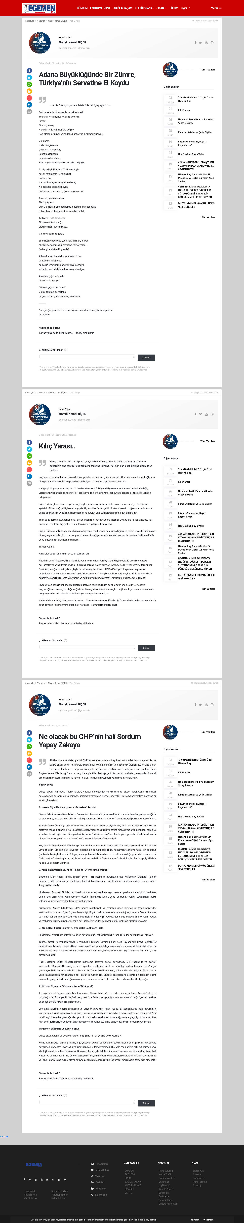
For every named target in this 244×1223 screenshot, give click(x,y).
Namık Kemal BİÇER (57, 21)
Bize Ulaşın (101, 1194)
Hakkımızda (30, 1191)
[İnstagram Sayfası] (37, 1179)
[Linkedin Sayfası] (48, 1179)
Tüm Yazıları (207, 69)
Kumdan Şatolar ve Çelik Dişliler (195, 132)
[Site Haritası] (60, 1179)
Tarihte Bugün (166, 1189)
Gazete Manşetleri (168, 1203)
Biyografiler (199, 1178)
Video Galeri (102, 1170)
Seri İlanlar (164, 1196)
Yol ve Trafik (165, 1174)
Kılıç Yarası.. (184, 110)
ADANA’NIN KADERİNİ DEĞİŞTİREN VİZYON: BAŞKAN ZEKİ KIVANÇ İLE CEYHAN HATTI (196, 166)
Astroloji (197, 1185)
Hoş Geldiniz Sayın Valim (191, 154)
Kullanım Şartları (59, 1191)
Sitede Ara (198, 1170)
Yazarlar (41, 21)
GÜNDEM (82, 8)
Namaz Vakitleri (167, 1178)
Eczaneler (164, 1181)
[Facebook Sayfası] (26, 1179)
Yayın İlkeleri (30, 1194)
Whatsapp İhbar (59, 1194)
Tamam (209, 1220)
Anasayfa (29, 21)
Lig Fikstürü (164, 1185)
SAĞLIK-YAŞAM (123, 8)
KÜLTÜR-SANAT (144, 8)
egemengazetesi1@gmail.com (74, 48)
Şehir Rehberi (165, 1200)
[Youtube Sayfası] (43, 1179)
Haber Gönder (58, 1198)
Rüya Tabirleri (200, 1181)
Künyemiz (100, 1188)
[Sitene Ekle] (66, 1179)
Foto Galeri (101, 1164)
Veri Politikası (31, 1198)
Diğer (184, 8)
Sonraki (4, 1136)
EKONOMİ (96, 8)
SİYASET (162, 8)
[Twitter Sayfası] (31, 1179)
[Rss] (54, 1179)
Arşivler (99, 1182)
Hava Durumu (166, 1170)
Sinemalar (164, 1192)
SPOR (107, 8)
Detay (196, 1220)
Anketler (197, 1174)
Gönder (146, 357)
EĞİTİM (173, 8)
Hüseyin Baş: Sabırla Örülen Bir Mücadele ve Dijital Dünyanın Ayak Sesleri (196, 178)
